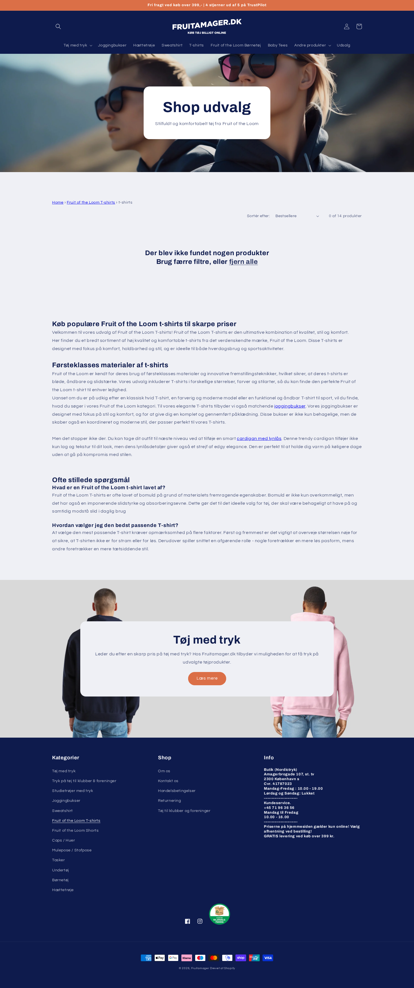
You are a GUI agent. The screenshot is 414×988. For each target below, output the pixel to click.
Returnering (169, 801)
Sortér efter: (258, 216)
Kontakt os (168, 781)
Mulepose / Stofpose (72, 850)
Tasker (58, 860)
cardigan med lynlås (259, 438)
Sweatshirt (62, 811)
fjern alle (243, 261)
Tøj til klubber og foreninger (184, 811)
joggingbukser (290, 406)
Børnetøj (60, 880)
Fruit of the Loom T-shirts (91, 202)
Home (57, 202)
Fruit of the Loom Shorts (75, 831)
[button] (58, 26)
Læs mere (207, 678)
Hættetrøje (63, 890)
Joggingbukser (66, 801)
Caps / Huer (63, 840)
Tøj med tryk (63, 771)
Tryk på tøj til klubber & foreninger (84, 781)
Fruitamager (200, 968)
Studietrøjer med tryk (72, 791)
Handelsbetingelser (177, 791)
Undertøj (60, 870)
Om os (164, 771)
